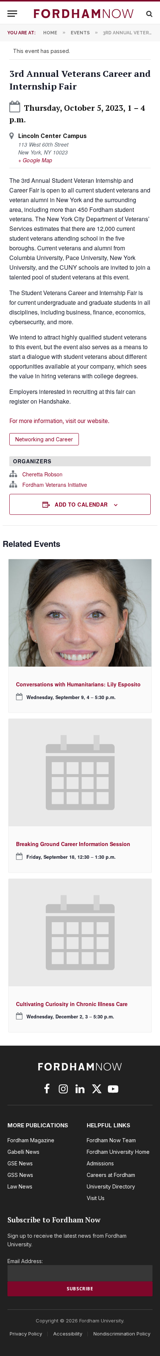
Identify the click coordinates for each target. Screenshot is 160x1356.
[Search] (149, 13)
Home (50, 32)
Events (80, 32)
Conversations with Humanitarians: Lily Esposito (78, 684)
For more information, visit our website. (59, 421)
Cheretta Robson (42, 474)
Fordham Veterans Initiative (54, 484)
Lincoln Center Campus (52, 136)
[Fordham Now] (83, 13)
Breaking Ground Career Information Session (73, 844)
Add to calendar (81, 504)
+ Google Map (35, 160)
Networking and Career (44, 439)
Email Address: (25, 1261)
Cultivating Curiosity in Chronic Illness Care (72, 1004)
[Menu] (12, 13)
